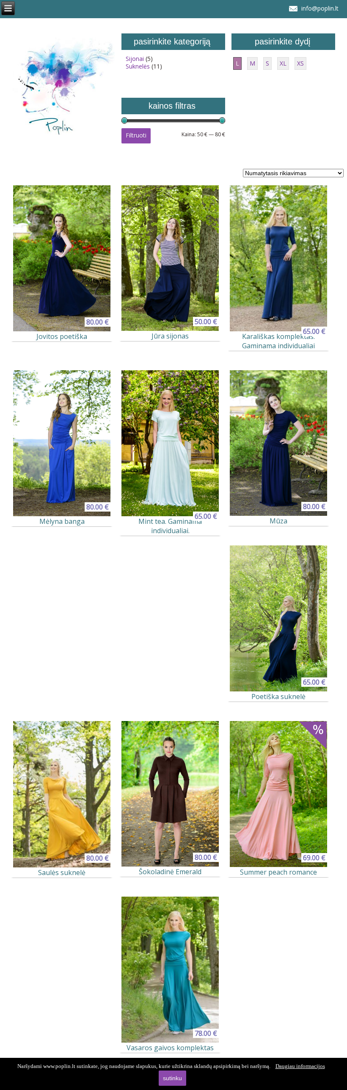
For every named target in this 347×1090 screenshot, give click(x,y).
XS (300, 63)
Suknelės (138, 66)
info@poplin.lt (320, 8)
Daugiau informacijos (300, 1066)
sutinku (172, 1078)
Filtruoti (136, 135)
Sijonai (135, 59)
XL (283, 63)
